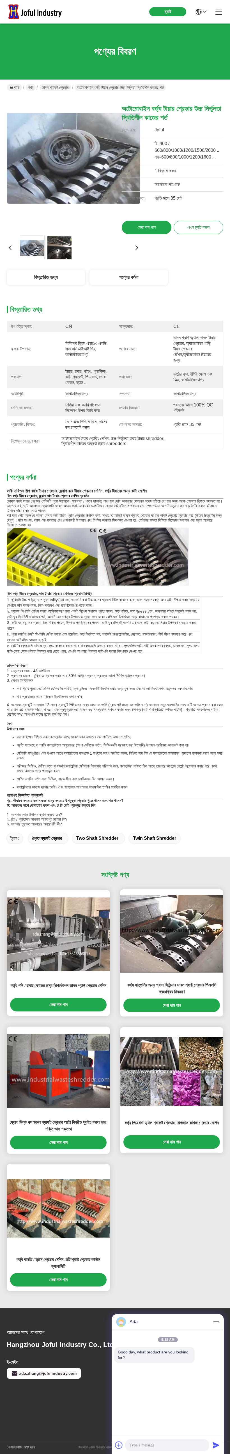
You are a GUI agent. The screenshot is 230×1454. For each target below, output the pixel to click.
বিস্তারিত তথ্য (46, 277)
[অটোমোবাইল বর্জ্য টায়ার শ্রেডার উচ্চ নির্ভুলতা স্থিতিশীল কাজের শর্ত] (73, 164)
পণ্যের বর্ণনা (128, 277)
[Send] (215, 1445)
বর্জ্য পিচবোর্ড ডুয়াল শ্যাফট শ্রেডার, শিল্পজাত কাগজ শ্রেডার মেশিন (172, 1122)
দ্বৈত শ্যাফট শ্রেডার (47, 838)
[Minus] (216, 1321)
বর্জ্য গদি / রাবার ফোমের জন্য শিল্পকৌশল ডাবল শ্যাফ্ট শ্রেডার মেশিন (58, 985)
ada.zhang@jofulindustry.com (48, 1373)
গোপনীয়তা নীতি (14, 1447)
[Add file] (119, 1445)
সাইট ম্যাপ (29, 1447)
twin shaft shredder (154, 838)
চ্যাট (168, 11)
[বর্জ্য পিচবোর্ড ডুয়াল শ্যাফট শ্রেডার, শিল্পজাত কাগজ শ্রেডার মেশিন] (171, 1071)
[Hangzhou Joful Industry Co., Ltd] (37, 11)
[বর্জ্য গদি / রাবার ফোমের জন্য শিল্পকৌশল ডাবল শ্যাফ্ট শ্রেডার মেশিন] (58, 934)
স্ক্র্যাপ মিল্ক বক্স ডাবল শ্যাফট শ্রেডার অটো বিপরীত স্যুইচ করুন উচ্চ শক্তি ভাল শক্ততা (58, 1125)
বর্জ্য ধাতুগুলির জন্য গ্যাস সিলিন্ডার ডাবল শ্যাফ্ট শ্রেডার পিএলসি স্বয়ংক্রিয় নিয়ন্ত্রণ (171, 988)
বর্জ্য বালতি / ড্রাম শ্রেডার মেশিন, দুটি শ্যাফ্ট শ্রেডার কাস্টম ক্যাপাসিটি (58, 1263)
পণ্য (30, 87)
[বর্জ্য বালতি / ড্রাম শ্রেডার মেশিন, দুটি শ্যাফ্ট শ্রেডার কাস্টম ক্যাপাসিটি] (58, 1208)
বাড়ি (17, 87)
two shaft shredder (97, 838)
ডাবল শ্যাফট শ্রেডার (55, 87)
